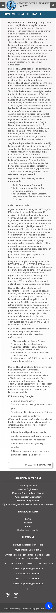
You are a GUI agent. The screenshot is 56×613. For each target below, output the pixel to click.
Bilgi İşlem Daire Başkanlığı (42, 609)
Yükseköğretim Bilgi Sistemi (28, 497)
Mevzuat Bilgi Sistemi (28, 489)
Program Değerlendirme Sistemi (28, 493)
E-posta (28, 522)
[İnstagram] (14, 595)
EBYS (28, 519)
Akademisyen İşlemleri (28, 530)
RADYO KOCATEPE (26, 573)
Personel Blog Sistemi (28, 500)
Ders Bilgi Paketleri (28, 485)
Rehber (28, 526)
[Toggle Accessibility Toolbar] (49, 606)
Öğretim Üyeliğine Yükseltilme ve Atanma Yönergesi (28, 504)
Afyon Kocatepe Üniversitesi (20, 609)
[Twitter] (6, 595)
